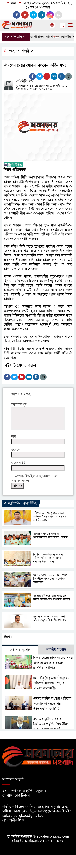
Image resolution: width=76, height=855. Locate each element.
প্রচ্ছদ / (13, 51)
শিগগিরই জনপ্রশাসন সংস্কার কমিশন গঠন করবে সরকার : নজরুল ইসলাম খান (48, 557)
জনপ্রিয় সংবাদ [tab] (56, 649)
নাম (13, 436)
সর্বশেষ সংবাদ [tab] (20, 650)
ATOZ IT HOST (52, 841)
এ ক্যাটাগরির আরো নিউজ (20, 503)
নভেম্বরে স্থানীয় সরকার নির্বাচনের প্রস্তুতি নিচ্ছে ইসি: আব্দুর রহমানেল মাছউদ (50, 724)
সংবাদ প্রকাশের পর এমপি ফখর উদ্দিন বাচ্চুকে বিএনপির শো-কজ (49, 618)
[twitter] (25, 15)
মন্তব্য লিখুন (18, 404)
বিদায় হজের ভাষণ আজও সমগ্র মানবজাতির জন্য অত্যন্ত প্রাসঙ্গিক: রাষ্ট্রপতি (53, 663)
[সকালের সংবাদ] (38, 756)
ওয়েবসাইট (18, 463)
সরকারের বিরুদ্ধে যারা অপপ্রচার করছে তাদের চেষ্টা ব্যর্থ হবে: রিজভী (51, 597)
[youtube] (50, 15)
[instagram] (33, 15)
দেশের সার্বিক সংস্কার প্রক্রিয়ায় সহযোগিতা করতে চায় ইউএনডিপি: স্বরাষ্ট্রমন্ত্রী (52, 703)
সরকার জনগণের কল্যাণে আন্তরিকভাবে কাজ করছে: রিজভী (50, 535)
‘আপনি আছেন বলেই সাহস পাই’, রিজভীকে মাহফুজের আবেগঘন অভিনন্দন (50, 578)
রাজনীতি (27, 51)
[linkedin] (41, 15)
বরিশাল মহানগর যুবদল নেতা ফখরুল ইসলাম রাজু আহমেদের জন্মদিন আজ (49, 516)
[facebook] (16, 15)
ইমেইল (15, 449)
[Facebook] (32, 76)
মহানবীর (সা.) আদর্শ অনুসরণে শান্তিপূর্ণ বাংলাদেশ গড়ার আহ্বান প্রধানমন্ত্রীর (51, 683)
